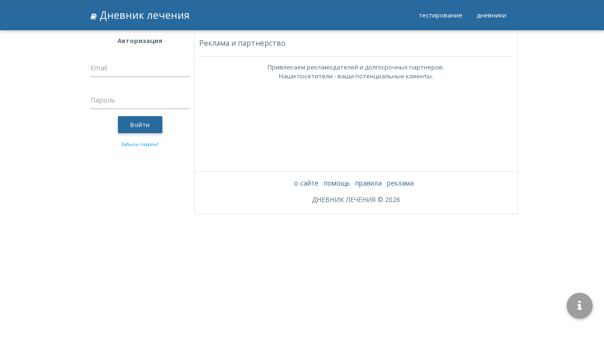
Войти (140, 124)
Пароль (103, 99)
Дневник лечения (143, 15)
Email (99, 67)
